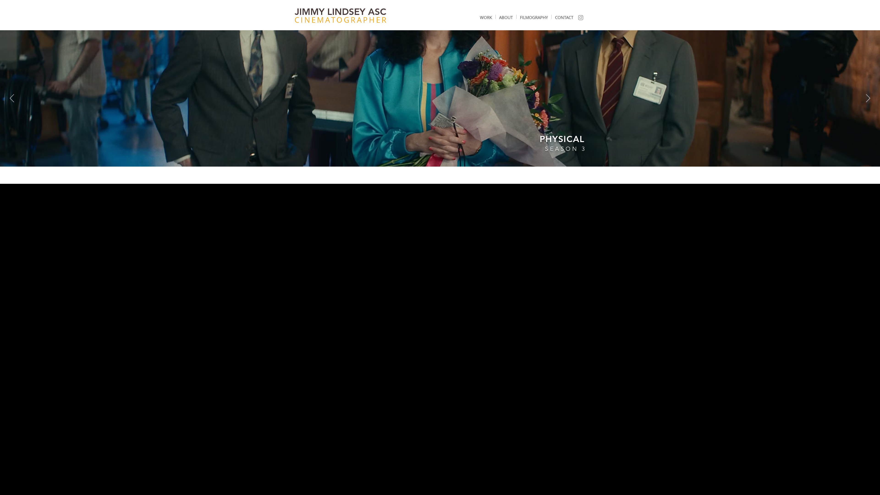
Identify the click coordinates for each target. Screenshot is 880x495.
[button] (485, 17)
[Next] (868, 98)
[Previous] (12, 98)
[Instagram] (580, 17)
